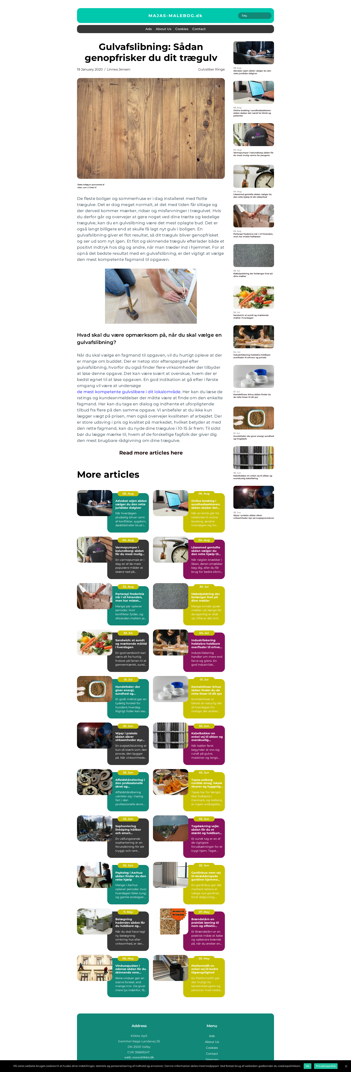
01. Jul (128, 679)
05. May (204, 958)
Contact (199, 29)
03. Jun (204, 772)
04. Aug (128, 540)
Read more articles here (151, 453)
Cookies (181, 29)
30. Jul (204, 586)
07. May (204, 912)
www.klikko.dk (143, 1057)
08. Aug (128, 493)
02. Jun (128, 865)
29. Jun (128, 772)
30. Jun (128, 726)
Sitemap (212, 1059)
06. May (128, 958)
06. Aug (204, 493)
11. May (128, 912)
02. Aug (128, 586)
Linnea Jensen (118, 69)
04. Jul (204, 633)
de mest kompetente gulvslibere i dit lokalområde (129, 391)
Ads (148, 29)
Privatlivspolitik (326, 1066)
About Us (163, 29)
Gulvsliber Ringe (211, 69)
